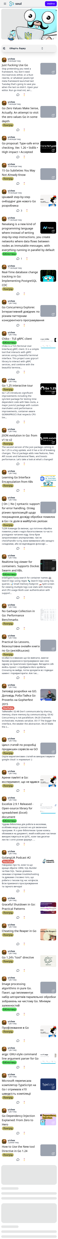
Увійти (51, 3)
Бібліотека (9, 254)
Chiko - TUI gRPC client (17, 338)
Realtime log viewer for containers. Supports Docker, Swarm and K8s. (21, 566)
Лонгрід (8, 125)
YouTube (8, 708)
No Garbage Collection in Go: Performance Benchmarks (18, 615)
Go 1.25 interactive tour (17, 385)
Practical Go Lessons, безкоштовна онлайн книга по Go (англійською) (21, 646)
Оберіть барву (17, 48)
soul (18, 4)
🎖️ (24, 94)
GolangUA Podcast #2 (16, 857)
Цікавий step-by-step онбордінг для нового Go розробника (19, 201)
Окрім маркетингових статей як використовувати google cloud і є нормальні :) (28, 758)
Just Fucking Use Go (15, 65)
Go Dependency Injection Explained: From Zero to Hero (18, 1120)
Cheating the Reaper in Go (19, 931)
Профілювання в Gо (15, 1027)
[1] (4, 94)
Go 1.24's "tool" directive (18, 957)
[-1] (12, 94)
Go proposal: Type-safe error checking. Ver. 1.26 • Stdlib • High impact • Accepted (20, 147)
